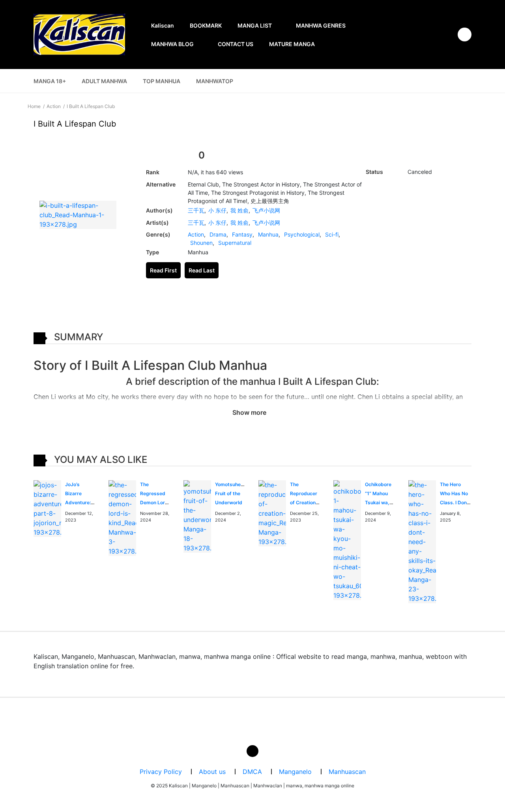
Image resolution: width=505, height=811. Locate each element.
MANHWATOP (214, 81)
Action (196, 234)
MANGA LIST (255, 25)
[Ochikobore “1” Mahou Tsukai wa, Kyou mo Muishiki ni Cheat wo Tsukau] (347, 539)
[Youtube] (252, 751)
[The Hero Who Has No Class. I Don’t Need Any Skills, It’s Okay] (422, 541)
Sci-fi (332, 234)
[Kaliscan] (79, 34)
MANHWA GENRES (321, 25)
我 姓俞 (239, 210)
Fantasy (242, 234)
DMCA (252, 772)
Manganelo (295, 772)
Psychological (302, 234)
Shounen (201, 242)
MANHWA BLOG (172, 44)
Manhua (268, 234)
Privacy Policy (161, 772)
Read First (163, 270)
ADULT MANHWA (104, 81)
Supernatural (234, 242)
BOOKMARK (206, 25)
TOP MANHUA (161, 81)
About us (212, 772)
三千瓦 (196, 210)
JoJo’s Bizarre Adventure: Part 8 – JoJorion (78, 502)
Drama (217, 234)
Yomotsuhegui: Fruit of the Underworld (232, 493)
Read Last (202, 270)
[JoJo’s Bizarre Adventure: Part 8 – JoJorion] (47, 508)
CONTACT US (235, 44)
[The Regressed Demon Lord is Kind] (122, 517)
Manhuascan (347, 772)
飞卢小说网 (266, 210)
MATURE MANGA (292, 44)
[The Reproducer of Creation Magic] (272, 512)
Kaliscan (162, 25)
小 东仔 (217, 210)
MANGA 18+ (50, 81)
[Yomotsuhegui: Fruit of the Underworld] (197, 516)
